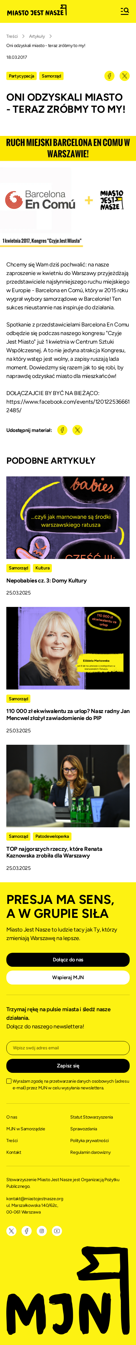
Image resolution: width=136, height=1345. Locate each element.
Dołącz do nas (68, 960)
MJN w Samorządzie (25, 1129)
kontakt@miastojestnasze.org (35, 1198)
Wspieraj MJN (68, 977)
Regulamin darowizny (90, 1152)
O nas (11, 1117)
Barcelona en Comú (59, 290)
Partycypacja (21, 76)
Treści (12, 36)
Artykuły (37, 36)
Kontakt (13, 1152)
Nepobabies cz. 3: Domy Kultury (46, 580)
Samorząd (51, 76)
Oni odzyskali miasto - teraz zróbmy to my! (45, 45)
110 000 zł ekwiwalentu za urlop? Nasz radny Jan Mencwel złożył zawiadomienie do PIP (68, 715)
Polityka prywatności (89, 1140)
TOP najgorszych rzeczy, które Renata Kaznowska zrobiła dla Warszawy (54, 852)
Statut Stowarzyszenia (91, 1117)
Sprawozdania (83, 1129)
